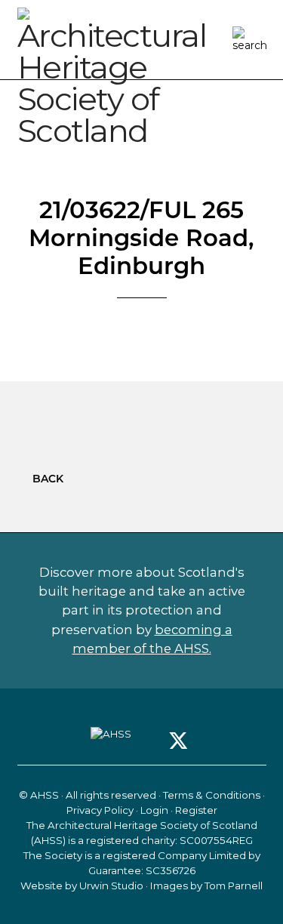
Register (196, 810)
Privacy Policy (100, 810)
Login (154, 810)
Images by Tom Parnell (206, 885)
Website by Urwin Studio (81, 885)
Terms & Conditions (211, 795)
